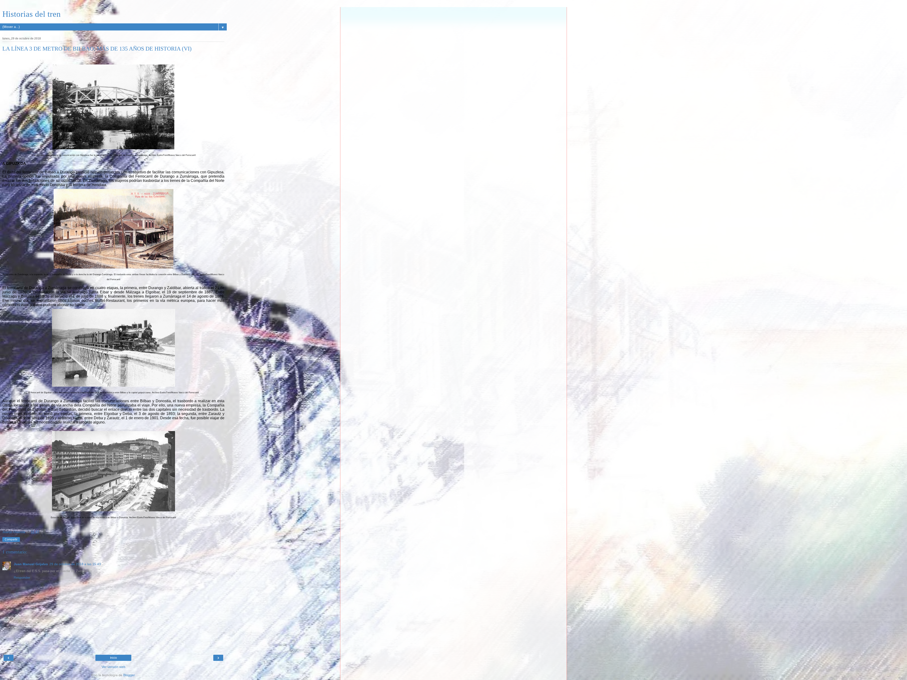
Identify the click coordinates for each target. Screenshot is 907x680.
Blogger (129, 675)
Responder (22, 577)
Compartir (11, 539)
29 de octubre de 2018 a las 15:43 (75, 564)
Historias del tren (31, 13)
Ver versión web (113, 667)
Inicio (113, 657)
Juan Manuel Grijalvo (31, 564)
